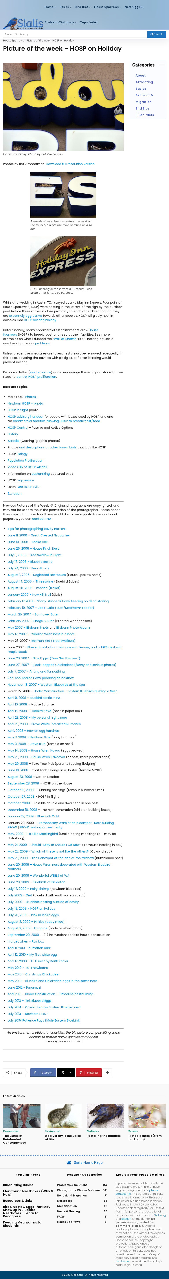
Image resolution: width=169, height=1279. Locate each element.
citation (126, 1219)
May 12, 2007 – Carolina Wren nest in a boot (41, 634)
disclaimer (123, 1261)
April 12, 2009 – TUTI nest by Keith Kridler (38, 961)
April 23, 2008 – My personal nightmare (37, 717)
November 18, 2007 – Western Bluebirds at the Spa (46, 684)
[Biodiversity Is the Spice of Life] (63, 1116)
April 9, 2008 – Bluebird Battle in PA (34, 698)
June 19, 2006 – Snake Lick (28, 542)
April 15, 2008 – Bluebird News (29, 711)
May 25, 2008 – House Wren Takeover (36, 757)
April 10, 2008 (17, 704)
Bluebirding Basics (18, 1185)
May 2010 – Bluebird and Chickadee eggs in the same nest (52, 981)
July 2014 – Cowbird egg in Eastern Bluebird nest (44, 1007)
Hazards (133, 1131)
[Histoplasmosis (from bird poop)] (147, 1116)
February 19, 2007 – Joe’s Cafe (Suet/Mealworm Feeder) (51, 608)
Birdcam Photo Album (73, 627)
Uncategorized (10, 1131)
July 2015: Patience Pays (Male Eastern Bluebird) (44, 1020)
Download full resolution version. (70, 164)
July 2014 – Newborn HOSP (28, 1014)
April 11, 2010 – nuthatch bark (29, 948)
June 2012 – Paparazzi (24, 987)
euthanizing (41, 473)
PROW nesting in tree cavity (41, 827)
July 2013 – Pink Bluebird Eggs (29, 1000)
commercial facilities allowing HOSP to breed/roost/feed (56, 421)
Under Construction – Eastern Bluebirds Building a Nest (75, 691)
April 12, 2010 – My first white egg (32, 954)
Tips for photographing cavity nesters (37, 529)
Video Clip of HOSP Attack (27, 467)
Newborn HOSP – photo (25, 403)
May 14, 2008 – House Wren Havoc (34, 750)
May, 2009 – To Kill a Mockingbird (33, 834)
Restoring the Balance (104, 1136)
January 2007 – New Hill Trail (29, 594)
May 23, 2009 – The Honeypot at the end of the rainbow (51, 858)
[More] (107, 1072)
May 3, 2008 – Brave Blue (27, 744)
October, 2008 (19, 803)
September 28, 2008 (23, 783)
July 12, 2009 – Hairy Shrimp (28, 889)
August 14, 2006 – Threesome (30, 581)
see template (40, 372)
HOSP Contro (18, 427)
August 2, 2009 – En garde (28, 928)
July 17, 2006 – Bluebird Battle (30, 561)
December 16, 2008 (22, 810)
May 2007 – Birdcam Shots (28, 627)
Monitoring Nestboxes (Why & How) (28, 1192)
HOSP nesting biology (40, 320)
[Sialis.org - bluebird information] (22, 23)
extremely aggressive (25, 315)
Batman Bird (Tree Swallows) (53, 641)
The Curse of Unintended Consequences (14, 1139)
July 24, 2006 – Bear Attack (28, 568)
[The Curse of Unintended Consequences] (21, 1116)
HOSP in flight (18, 410)
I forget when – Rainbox (26, 941)
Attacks (13, 441)
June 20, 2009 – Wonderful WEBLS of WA (38, 875)
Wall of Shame (65, 339)
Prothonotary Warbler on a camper (65, 823)
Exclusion (15, 493)
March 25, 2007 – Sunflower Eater (33, 614)
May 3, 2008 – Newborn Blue (29, 737)
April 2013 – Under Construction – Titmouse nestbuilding (50, 994)
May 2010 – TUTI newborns (28, 968)
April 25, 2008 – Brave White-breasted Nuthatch (44, 724)
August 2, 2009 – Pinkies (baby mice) (36, 921)
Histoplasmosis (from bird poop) (145, 1137)
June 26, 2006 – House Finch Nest (33, 548)
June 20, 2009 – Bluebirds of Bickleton (36, 882)
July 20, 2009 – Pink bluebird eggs (33, 915)
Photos (30, 397)
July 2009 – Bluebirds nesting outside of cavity (43, 902)
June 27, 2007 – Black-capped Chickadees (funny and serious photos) (62, 665)
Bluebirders (93, 1131)
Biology (22, 454)
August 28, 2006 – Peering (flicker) (34, 588)
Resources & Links (18, 1200)
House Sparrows (13, 40)
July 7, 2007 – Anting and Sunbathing (36, 671)
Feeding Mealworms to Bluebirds (22, 1224)
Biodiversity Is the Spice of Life (63, 1137)
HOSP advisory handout (26, 416)
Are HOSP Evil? (28, 487)
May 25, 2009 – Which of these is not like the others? (48, 851)
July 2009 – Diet (20, 895)
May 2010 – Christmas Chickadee (33, 974)
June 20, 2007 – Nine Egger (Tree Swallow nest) (44, 658)
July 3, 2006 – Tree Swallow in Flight (35, 555)
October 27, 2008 (21, 796)
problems (42, 343)
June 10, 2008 (18, 770)
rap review (26, 480)
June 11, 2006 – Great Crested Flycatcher (39, 535)
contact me (41, 518)
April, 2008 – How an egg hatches (33, 731)
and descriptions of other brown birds (47, 447)
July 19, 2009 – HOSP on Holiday (31, 908)
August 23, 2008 (20, 777)
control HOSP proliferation (36, 376)
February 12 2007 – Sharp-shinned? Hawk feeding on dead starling (58, 601)
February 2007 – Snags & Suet (31, 621)
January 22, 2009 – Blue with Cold (33, 816)
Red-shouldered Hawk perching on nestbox (41, 678)
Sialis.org (160, 1215)
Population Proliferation (25, 460)
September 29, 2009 (23, 935)
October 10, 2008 (21, 790)
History (13, 434)
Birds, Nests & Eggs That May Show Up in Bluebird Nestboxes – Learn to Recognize (26, 1211)
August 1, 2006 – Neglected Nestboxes (37, 575)
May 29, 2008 (18, 763)
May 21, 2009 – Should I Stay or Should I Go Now (43, 845)
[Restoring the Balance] (105, 1116)
